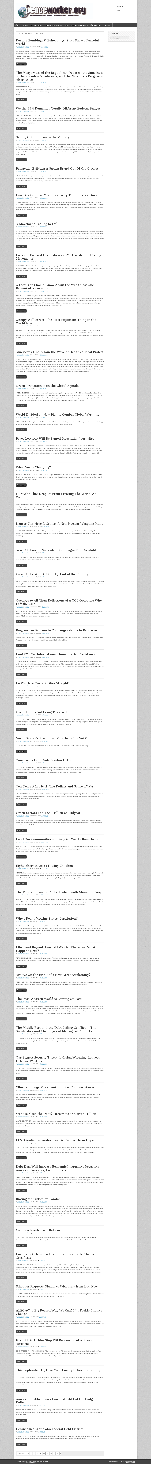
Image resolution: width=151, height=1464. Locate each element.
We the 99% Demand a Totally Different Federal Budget (58, 108)
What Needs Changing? (33, 467)
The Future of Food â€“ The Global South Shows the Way (59, 892)
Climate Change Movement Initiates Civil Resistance (55, 1087)
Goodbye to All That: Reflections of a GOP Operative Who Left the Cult (59, 602)
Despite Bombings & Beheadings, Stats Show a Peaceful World (57, 42)
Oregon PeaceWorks (23, 46)
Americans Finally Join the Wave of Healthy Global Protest (60, 352)
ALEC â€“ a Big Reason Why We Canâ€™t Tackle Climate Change (59, 1312)
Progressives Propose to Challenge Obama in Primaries (56, 630)
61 (57, 1453)
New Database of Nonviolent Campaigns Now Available (56, 550)
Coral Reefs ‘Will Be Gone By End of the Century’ (53, 574)
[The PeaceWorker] (54, 10)
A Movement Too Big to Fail (36, 224)
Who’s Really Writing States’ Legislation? (47, 918)
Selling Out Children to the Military (43, 137)
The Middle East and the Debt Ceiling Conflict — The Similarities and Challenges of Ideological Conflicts (56, 1029)
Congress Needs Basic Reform (38, 1230)
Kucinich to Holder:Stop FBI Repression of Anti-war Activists (55, 1342)
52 (37, 1453)
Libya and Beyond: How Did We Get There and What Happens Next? (55, 949)
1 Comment (43, 82)
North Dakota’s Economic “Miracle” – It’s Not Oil (52, 738)
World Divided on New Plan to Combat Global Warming (57, 414)
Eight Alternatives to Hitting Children (44, 866)
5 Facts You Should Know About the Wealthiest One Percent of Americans (55, 286)
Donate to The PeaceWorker (32, 25)
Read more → (21, 64)
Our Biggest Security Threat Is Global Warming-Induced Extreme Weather (58, 1059)
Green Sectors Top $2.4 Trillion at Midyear (48, 813)
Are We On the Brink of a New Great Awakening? (53, 975)
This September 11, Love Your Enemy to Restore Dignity (58, 1370)
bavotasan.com (130, 1461)
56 (51, 1453)
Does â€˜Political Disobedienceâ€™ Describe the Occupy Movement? (58, 256)
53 (40, 1453)
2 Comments (44, 46)
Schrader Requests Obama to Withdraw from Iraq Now (57, 1286)
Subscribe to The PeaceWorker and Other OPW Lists (83, 25)
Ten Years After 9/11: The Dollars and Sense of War (55, 786)
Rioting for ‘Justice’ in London (38, 1199)
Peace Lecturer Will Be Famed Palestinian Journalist (55, 438)
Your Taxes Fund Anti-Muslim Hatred (45, 760)
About (17, 25)
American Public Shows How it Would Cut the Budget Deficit (56, 1400)
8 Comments (42, 1316)
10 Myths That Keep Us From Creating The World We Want (56, 495)
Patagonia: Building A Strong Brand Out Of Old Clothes (57, 168)
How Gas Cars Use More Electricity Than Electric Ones (56, 195)
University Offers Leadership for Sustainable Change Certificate (55, 1255)
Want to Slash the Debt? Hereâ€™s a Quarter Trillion (56, 1114)
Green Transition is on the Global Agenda (47, 386)
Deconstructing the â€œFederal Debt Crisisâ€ (50, 1429)
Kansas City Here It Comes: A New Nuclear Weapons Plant (59, 523)
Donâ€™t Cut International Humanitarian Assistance (55, 654)
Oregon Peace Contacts (53, 25)
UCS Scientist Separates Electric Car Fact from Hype (55, 1140)
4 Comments (43, 470)
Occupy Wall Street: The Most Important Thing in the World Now (56, 321)
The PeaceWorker (31, 1461)
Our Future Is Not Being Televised (41, 712)
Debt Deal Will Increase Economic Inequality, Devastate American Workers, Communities (57, 1168)
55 (47, 1453)
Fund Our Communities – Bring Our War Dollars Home (57, 839)
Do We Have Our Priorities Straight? (43, 683)
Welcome (107, 25)
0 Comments (43, 140)
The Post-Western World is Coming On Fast (49, 999)
